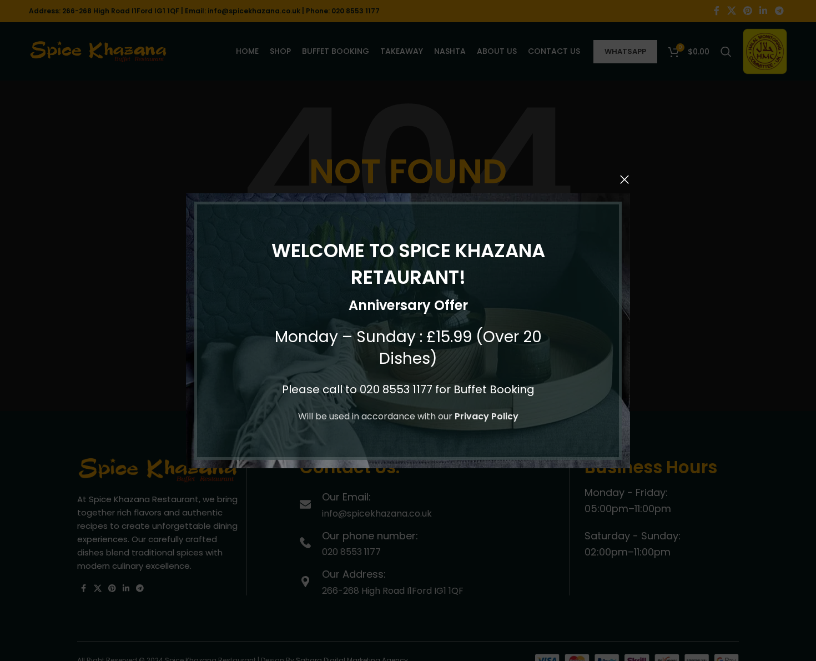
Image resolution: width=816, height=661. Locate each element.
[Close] (624, 179)
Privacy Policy (486, 416)
